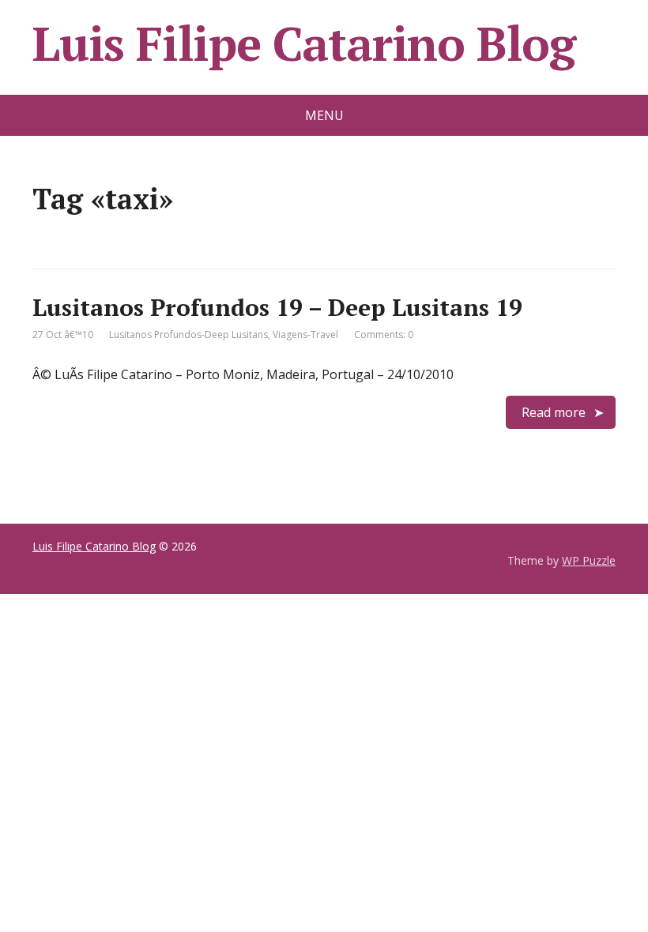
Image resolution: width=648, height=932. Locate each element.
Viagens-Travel (305, 334)
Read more (554, 412)
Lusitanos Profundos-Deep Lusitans (188, 334)
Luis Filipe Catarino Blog (303, 43)
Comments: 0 (383, 334)
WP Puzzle (589, 560)
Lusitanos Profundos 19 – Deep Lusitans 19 (277, 307)
